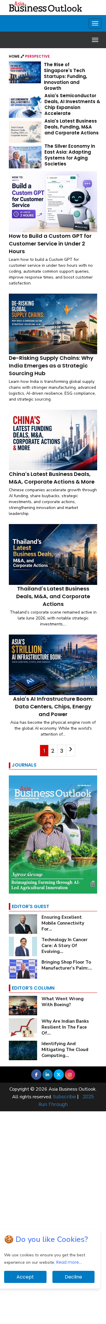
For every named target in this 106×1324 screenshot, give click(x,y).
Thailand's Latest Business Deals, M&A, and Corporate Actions (53, 596)
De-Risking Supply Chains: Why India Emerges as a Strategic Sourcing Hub (51, 365)
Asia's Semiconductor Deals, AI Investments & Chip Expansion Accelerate (72, 104)
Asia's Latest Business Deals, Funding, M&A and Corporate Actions (71, 127)
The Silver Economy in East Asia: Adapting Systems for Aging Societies (69, 155)
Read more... (69, 1262)
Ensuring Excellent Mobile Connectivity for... (63, 923)
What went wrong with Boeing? (63, 1002)
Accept (25, 1276)
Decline (73, 1276)
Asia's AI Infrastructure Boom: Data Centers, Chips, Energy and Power (53, 706)
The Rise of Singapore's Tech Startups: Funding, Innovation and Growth (65, 76)
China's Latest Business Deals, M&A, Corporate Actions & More (52, 477)
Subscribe (64, 1096)
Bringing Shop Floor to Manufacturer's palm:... (67, 965)
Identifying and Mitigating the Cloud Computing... (65, 1049)
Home (15, 56)
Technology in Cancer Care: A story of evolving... (64, 945)
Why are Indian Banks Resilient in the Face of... (65, 1027)
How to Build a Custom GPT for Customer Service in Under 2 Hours (50, 243)
